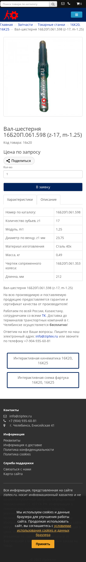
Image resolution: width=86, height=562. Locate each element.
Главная (6, 24)
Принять (43, 544)
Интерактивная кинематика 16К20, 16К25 (43, 360)
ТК (44, 315)
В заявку (43, 187)
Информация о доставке (22, 445)
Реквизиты (11, 440)
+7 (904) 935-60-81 (22, 421)
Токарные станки (51, 24)
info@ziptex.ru (47, 336)
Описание (49, 199)
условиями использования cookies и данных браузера (44, 530)
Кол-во (7, 167)
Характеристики (20, 199)
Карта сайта (13, 474)
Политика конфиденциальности (28, 449)
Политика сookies (17, 454)
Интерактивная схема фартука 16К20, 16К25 (43, 380)
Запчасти (25, 24)
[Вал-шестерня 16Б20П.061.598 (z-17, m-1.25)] (43, 77)
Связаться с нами (17, 469)
